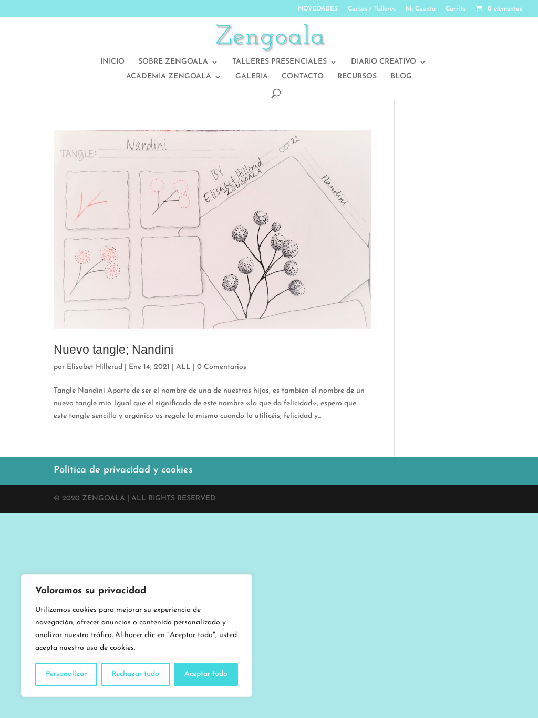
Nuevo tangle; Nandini (113, 349)
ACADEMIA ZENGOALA (168, 76)
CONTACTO (303, 76)
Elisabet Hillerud (94, 367)
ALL (183, 367)
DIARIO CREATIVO (383, 62)
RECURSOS (357, 76)
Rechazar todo (135, 674)
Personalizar (66, 674)
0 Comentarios (221, 367)
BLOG (401, 76)
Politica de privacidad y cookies (123, 470)
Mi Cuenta (421, 9)
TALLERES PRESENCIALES (279, 62)
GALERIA (251, 76)
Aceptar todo (205, 674)
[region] (136, 635)
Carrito (456, 9)
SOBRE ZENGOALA (173, 62)
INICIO (112, 62)
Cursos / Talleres (372, 9)
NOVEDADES (318, 9)
